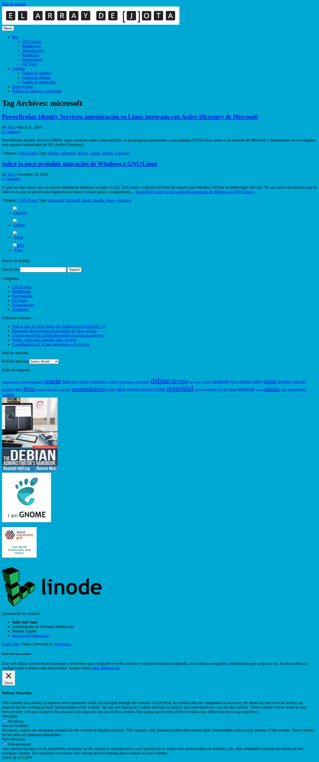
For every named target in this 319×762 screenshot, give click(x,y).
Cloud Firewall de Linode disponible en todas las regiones (57, 335)
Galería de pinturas (37, 73)
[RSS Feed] (18, 250)
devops (179, 381)
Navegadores (32, 59)
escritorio (221, 381)
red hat (83, 153)
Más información (106, 668)
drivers (207, 381)
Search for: (10, 269)
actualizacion (11, 382)
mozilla (110, 389)
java (18, 389)
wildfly (8, 394)
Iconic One (10, 644)
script (159, 389)
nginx (121, 389)
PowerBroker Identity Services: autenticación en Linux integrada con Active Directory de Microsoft (130, 116)
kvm (49, 389)
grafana (284, 381)
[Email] (18, 237)
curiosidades (142, 381)
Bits (15, 37)
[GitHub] (19, 225)
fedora (234, 381)
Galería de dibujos (36, 77)
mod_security (62, 389)
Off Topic (29, 64)
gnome (270, 381)
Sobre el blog (22, 86)
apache (52, 381)
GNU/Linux (31, 41)
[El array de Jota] (90, 23)
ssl (225, 389)
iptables (8, 389)
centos (83, 382)
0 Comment (11, 132)
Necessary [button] (10, 716)
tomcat (259, 389)
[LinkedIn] (20, 213)
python (133, 389)
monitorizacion (88, 389)
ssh (220, 389)
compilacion (127, 381)
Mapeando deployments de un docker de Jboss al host (54, 331)
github (257, 381)
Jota (11, 127)
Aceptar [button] (75, 668)
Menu (8, 28)
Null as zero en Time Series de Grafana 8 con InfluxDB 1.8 (58, 326)
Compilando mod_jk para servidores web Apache (51, 344)
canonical (55, 200)
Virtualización (33, 50)
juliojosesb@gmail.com (30, 635)
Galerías (18, 68)
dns (191, 382)
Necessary (16, 721)
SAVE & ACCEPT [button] (17, 758)
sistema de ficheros (205, 389)
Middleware (31, 46)
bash (66, 381)
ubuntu (107, 153)
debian (53, 153)
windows (122, 153)
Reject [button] (87, 668)
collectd (113, 382)
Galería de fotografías (39, 82)
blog (74, 381)
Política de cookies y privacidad (37, 91)
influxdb (299, 382)
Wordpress (20, 309)
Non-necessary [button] (13, 739)
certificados (98, 382)
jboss (29, 388)
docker (198, 382)
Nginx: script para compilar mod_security (44, 340)
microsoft (68, 153)
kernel (40, 389)
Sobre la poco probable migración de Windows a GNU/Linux (80, 163)
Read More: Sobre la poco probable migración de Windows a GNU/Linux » (195, 192)
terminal (246, 389)
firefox (245, 381)
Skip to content (14, 4)
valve (110, 200)
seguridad (179, 388)
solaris (95, 153)
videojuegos (297, 389)
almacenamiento (32, 382)
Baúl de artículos (15, 361)
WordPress (30, 55)
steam (86, 200)
